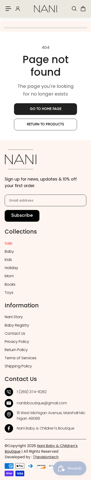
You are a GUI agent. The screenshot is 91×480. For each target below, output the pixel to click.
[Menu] (8, 9)
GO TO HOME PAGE (45, 109)
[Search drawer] (74, 9)
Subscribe (22, 215)
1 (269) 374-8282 (32, 392)
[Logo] (45, 8)
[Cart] (82, 9)
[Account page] (17, 9)
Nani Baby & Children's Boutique (45, 428)
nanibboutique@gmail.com (42, 403)
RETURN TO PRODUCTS (45, 124)
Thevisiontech (46, 457)
